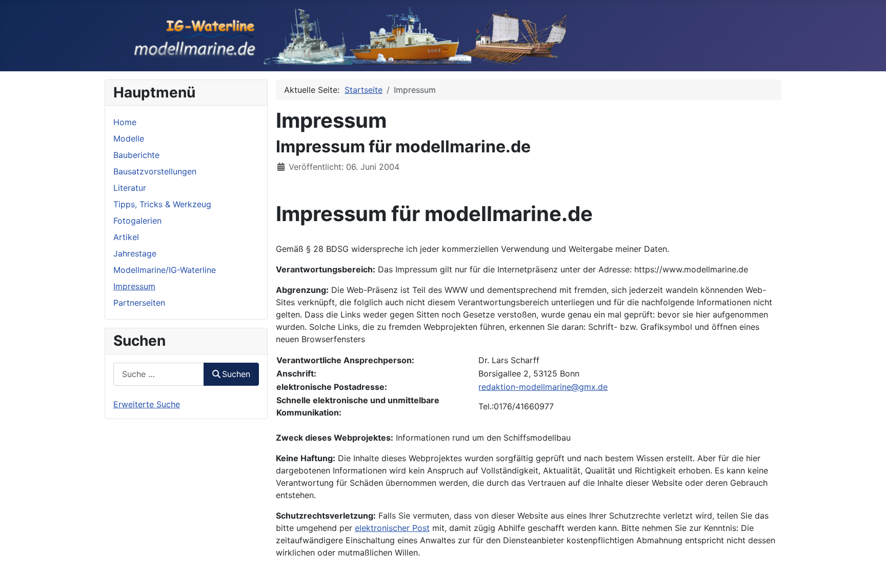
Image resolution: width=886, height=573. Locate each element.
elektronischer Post (392, 528)
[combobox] (158, 374)
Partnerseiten (139, 303)
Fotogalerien (137, 220)
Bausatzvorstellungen (154, 171)
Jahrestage (134, 253)
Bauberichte (136, 155)
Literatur (129, 188)
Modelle (128, 138)
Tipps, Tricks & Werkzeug (162, 204)
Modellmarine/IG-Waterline (164, 270)
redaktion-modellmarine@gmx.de (543, 387)
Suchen (236, 374)
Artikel (126, 237)
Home (124, 122)
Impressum (134, 286)
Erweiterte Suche (146, 404)
